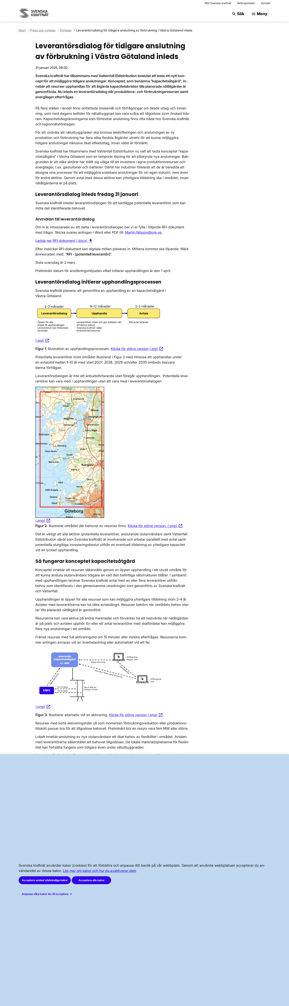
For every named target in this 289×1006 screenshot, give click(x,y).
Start (22, 30)
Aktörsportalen (246, 3)
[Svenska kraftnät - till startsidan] (34, 14)
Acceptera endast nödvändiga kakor (45, 880)
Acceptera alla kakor (91, 880)
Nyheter (66, 30)
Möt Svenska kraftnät (218, 3)
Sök (238, 13)
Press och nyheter (43, 30)
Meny (259, 13)
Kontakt (265, 3)
